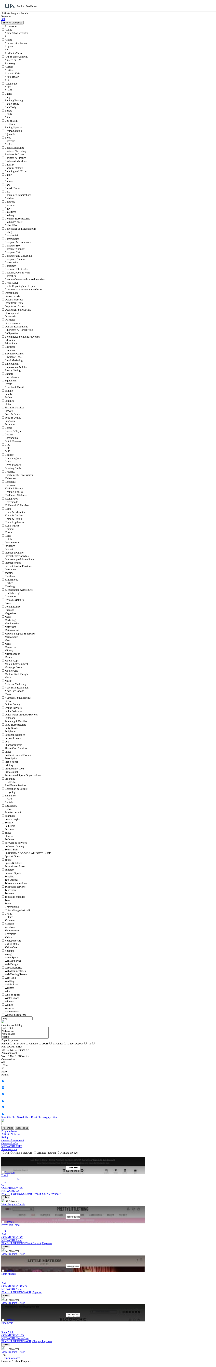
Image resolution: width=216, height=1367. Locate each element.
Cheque (33, 1043)
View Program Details (13, 1204)
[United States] (25, 1028)
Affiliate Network (10, 1134)
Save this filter (9, 1117)
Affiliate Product (69, 1152)
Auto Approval (9, 1149)
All (90, 1043)
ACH (45, 1043)
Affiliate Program (46, 1152)
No (12, 1049)
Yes (3, 1049)
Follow (6, 1197)
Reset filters (37, 1117)
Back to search (12, 1358)
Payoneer (58, 1043)
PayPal (5, 1043)
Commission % (9, 1143)
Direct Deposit (76, 1043)
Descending (22, 1128)
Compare (10, 1172)
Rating (4, 1137)
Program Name (9, 1131)
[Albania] (25, 1036)
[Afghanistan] (25, 1031)
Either (21, 1049)
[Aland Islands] (25, 1034)
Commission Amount (12, 1140)
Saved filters (23, 1117)
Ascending (8, 1128)
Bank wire (19, 1043)
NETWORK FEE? (11, 1146)
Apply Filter (50, 1117)
